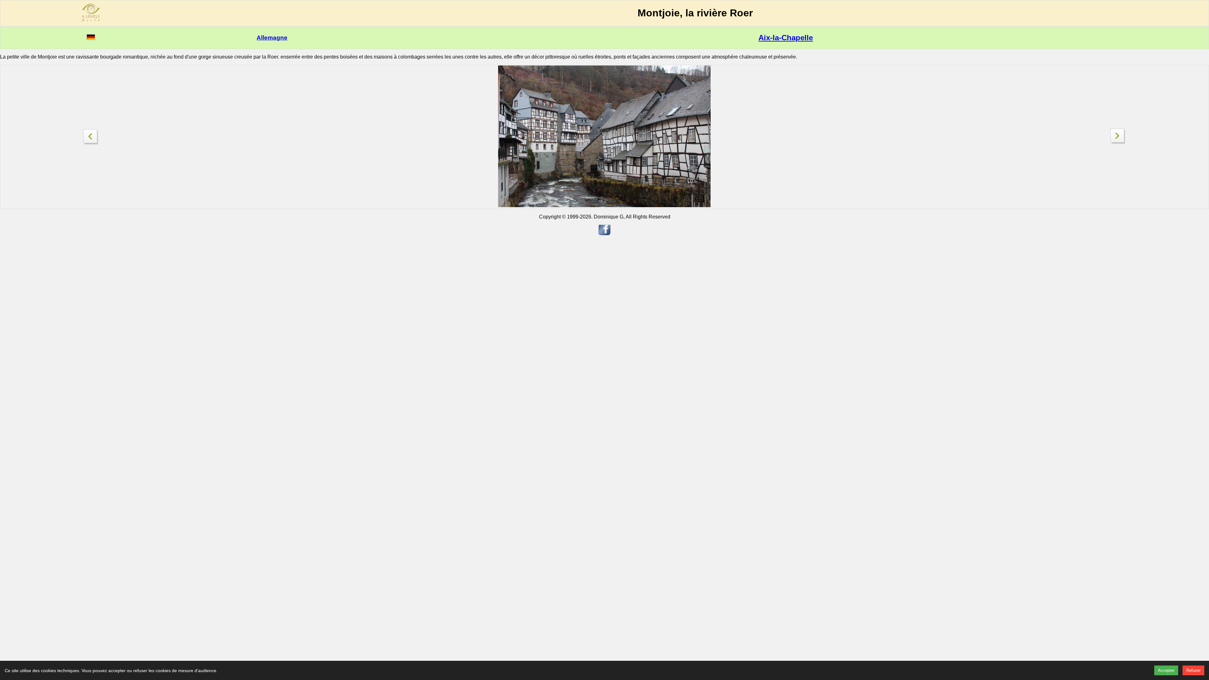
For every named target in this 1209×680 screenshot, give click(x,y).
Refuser (1193, 670)
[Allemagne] (91, 38)
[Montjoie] (91, 135)
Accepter (1166, 670)
